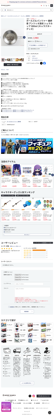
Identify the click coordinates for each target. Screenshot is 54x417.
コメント (6, 288)
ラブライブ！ (8, 232)
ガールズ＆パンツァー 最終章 (14, 121)
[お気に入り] (44, 5)
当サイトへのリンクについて (42, 408)
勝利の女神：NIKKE (10, 230)
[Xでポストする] (41, 63)
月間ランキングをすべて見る (23, 195)
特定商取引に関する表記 (29, 408)
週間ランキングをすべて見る (8, 195)
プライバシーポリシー (17, 408)
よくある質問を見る (26, 383)
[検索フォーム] (48, 5)
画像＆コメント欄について (15, 246)
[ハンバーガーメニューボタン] (51, 5)
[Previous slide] (1, 175)
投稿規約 (12, 307)
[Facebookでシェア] (44, 63)
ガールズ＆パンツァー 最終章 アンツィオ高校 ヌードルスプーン (17, 111)
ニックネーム (7, 283)
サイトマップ (27, 411)
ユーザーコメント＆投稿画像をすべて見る (42, 242)
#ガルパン (3, 69)
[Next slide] (24, 37)
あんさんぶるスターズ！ (11, 227)
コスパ (33, 56)
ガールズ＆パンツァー (37, 60)
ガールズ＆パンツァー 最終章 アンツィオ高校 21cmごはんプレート (18, 110)
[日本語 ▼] (41, 5)
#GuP (7, 69)
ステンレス (34, 58)
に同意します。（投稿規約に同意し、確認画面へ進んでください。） (28, 307)
